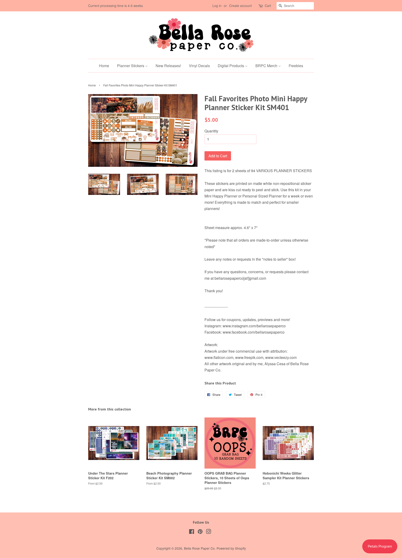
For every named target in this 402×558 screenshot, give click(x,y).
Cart (268, 5)
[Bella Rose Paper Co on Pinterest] (200, 532)
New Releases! (168, 65)
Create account (240, 5)
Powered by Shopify (231, 548)
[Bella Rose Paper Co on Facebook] (191, 532)
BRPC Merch (266, 65)
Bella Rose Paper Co (199, 548)
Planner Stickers (131, 65)
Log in (216, 5)
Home (104, 65)
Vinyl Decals (199, 65)
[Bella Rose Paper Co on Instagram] (208, 532)
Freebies (296, 65)
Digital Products (231, 65)
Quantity (211, 131)
